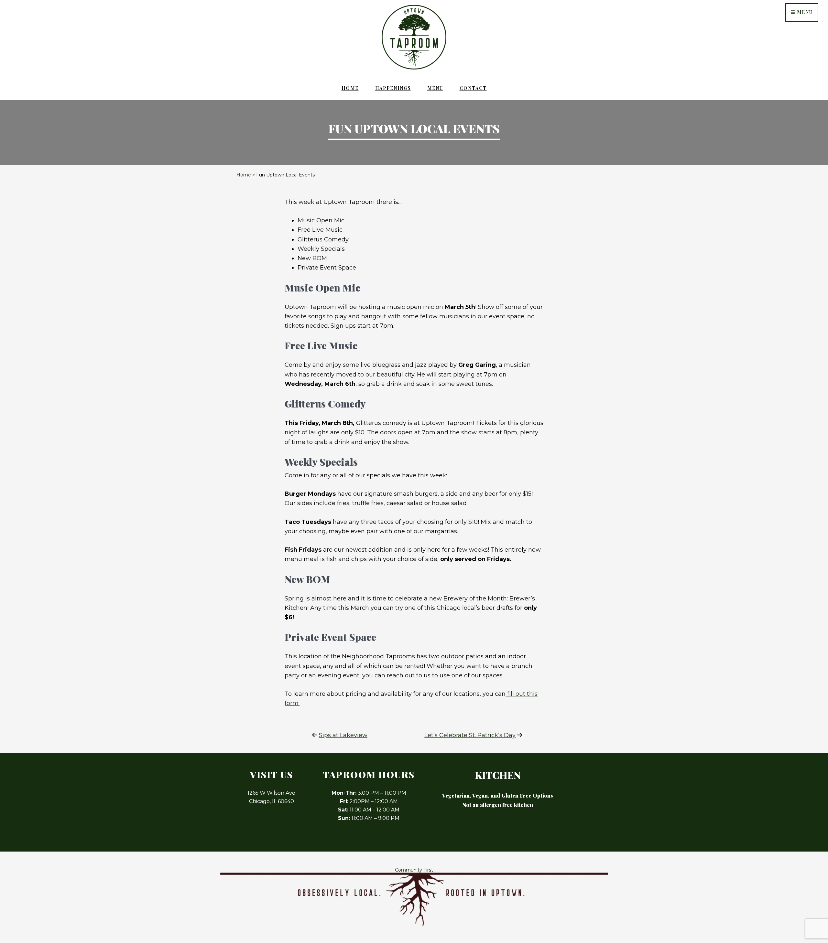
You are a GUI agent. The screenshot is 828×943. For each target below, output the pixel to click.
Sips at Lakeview (343, 735)
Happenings (393, 88)
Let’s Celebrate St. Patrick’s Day (470, 735)
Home (350, 88)
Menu (804, 12)
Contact (473, 88)
